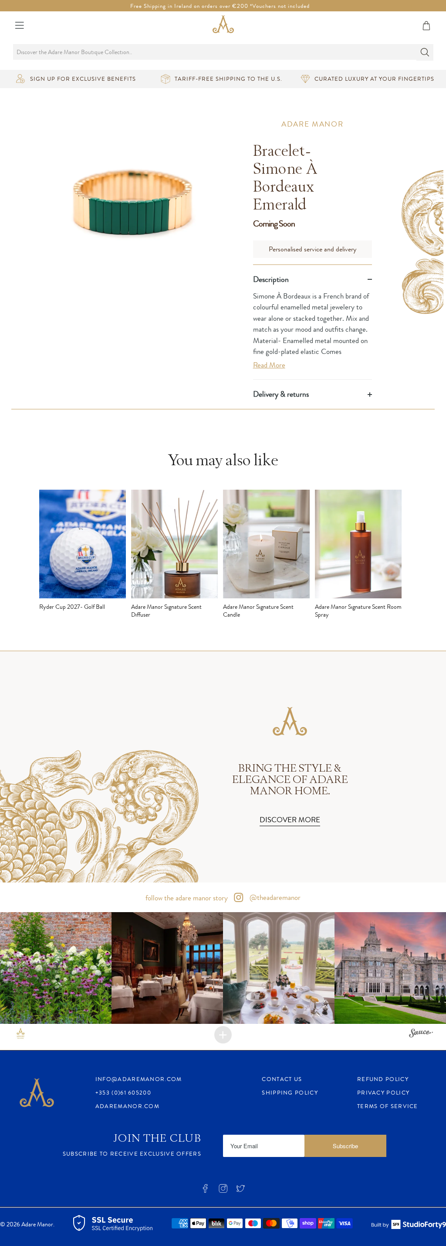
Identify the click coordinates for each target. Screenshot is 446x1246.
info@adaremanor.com (138, 1079)
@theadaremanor (274, 897)
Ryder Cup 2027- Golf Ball (72, 607)
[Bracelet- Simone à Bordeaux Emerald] (133, 208)
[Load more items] (223, 1034)
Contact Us (282, 1079)
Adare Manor (312, 124)
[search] (223, 52)
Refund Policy (383, 1079)
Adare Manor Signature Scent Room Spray (358, 610)
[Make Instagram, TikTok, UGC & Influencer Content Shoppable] (421, 1034)
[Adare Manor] (223, 25)
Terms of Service (387, 1106)
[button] (56, 968)
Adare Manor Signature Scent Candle (258, 610)
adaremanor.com (127, 1106)
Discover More (290, 819)
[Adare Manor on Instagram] (223, 1191)
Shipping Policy (290, 1092)
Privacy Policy (383, 1092)
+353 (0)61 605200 (123, 1092)
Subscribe (345, 1146)
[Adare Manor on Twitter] (240, 1191)
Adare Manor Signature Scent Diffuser (166, 610)
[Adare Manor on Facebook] (205, 1191)
